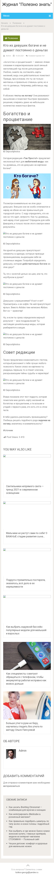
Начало (4, 23)
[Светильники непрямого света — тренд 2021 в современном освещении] (27, 468)
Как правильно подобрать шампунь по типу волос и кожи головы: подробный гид (29, 824)
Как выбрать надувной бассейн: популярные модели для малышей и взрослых (26, 630)
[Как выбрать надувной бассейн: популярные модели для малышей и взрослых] (27, 609)
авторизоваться (11, 786)
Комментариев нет (37, 56)
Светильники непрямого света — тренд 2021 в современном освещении (25, 489)
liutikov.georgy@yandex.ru (27, 872)
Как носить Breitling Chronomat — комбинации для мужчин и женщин (27, 808)
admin (8, 56)
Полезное (17, 23)
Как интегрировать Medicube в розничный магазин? (25, 815)
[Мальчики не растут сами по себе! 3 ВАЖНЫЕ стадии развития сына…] (27, 515)
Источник (8, 430)
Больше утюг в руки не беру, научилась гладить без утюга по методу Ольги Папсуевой (24, 726)
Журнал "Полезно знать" (27, 4)
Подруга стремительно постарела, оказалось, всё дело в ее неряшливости (25, 583)
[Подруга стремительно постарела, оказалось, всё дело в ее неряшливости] (27, 562)
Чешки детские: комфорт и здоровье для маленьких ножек (28, 845)
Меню (6, 15)
